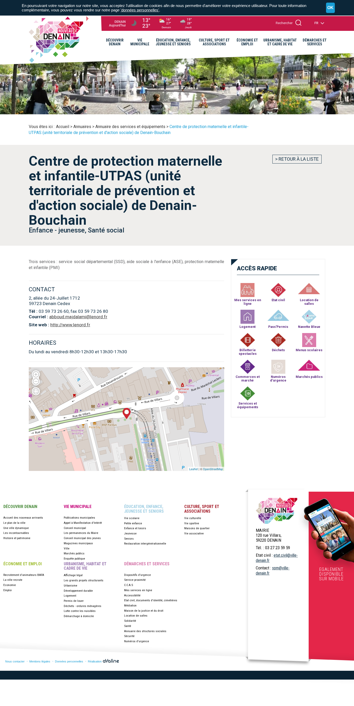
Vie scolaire (131, 518)
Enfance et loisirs (135, 528)
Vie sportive (191, 523)
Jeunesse (130, 533)
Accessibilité (132, 595)
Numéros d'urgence (136, 641)
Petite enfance (133, 523)
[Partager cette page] (314, 58)
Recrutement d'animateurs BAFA (23, 575)
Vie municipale (77, 506)
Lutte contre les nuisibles (80, 611)
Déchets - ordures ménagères (82, 606)
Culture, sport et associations (201, 508)
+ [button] (36, 372)
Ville (66, 548)
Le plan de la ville (14, 523)
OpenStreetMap (213, 469)
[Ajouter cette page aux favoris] (306, 58)
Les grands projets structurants (83, 580)
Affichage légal (73, 575)
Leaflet (193, 469)
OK (330, 7)
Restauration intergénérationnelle (145, 543)
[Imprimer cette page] (322, 58)
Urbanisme (70, 585)
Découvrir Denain (20, 506)
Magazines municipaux (78, 543)
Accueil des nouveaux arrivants (23, 517)
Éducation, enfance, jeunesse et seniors (144, 508)
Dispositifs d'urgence (137, 575)
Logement (70, 595)
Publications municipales (79, 517)
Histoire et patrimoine (16, 538)
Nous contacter (15, 661)
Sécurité (129, 636)
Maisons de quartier (197, 528)
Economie (9, 585)
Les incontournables (16, 533)
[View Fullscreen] (36, 390)
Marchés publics (74, 553)
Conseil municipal (75, 528)
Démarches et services (146, 564)
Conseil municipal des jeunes (82, 538)
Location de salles (135, 615)
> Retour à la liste (297, 159)
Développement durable (78, 590)
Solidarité (130, 621)
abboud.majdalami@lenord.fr (78, 316)
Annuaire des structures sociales (145, 631)
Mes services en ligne (138, 590)
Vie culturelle (192, 518)
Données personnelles (69, 661)
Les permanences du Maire (81, 533)
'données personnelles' (140, 10)
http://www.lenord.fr (70, 324)
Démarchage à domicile (79, 616)
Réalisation (95, 661)
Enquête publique (74, 558)
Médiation (130, 605)
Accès (257, 268)
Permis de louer (74, 601)
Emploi (7, 590)
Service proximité (135, 580)
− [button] (36, 383)
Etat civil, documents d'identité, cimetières (150, 600)
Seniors (129, 538)
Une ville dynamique (16, 528)
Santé (127, 626)
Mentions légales (39, 661)
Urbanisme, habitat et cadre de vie (85, 566)
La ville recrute (12, 580)
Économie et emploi (22, 564)
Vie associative (194, 533)
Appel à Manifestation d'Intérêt (83, 523)
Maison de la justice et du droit (143, 610)
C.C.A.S (128, 585)
